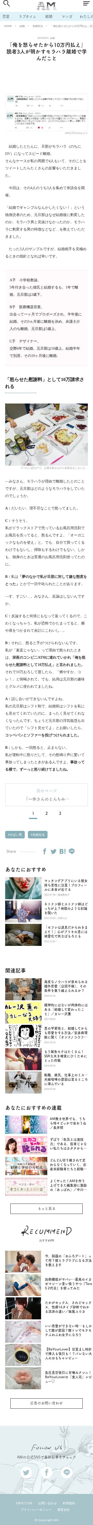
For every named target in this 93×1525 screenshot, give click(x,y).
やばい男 (15, 835)
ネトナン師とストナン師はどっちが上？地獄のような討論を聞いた (66, 908)
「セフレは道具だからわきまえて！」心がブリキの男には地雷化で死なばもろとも (66, 932)
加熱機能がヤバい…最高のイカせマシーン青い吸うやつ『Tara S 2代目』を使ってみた (68, 1284)
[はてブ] (62, 851)
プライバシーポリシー (36, 1510)
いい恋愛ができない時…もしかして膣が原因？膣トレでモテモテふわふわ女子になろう (68, 1330)
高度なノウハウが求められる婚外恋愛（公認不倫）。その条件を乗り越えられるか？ (66, 986)
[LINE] (71, 851)
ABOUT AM (24, 1503)
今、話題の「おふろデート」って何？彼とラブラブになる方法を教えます (68, 1260)
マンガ (66, 16)
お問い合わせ (47, 1503)
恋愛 (6, 16)
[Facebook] (44, 851)
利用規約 (69, 1503)
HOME (8, 26)
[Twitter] (53, 851)
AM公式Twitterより (76, 132)
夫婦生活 (38, 25)
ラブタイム (27, 16)
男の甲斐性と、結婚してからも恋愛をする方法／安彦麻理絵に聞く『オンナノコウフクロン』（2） (66, 1033)
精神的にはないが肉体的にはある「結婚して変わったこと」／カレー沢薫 (66, 1009)
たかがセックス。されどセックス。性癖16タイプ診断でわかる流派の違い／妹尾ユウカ (68, 1307)
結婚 (48, 16)
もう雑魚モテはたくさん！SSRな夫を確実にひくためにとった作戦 (65, 1056)
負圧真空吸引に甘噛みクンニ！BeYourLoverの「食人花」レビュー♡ (68, 1377)
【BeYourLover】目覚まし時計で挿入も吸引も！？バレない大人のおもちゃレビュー (68, 1354)
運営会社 (63, 1510)
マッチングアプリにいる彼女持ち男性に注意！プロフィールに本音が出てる (66, 885)
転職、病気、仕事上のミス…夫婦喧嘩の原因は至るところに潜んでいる (66, 1079)
